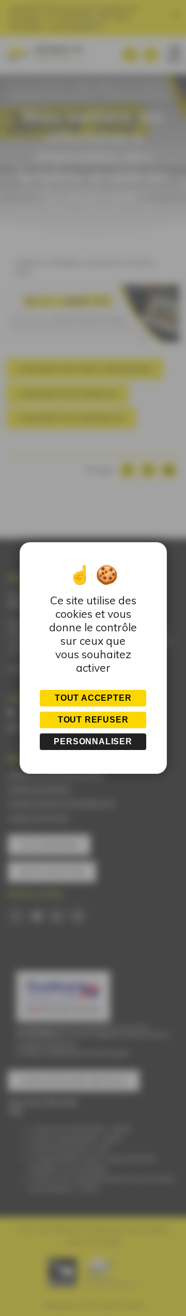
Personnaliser (93, 741)
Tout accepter (93, 698)
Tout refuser (93, 719)
